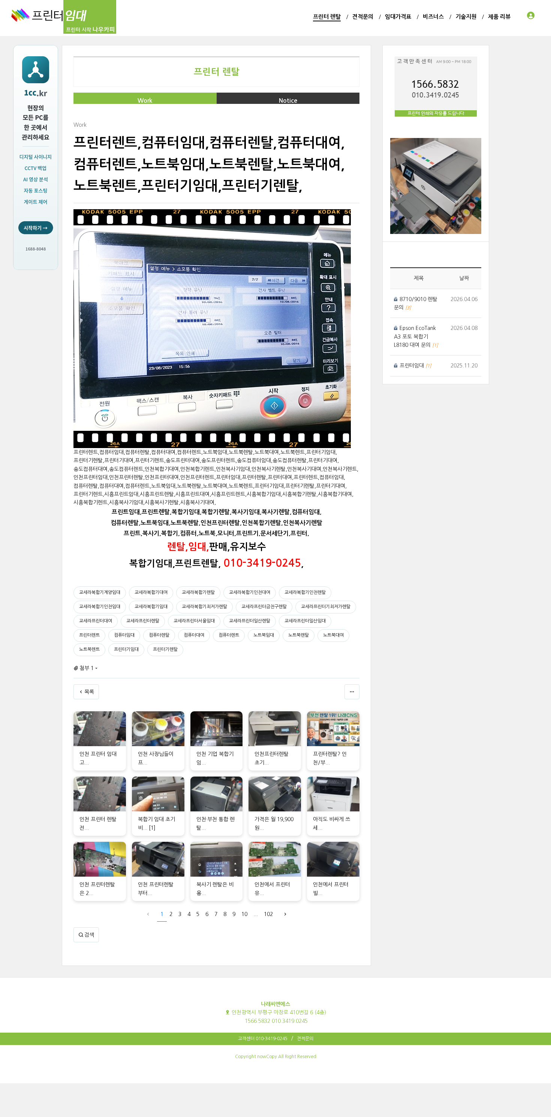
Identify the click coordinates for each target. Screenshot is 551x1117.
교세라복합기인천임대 (99, 606)
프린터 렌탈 (217, 71)
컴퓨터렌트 (229, 635)
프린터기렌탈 (165, 649)
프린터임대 (412, 365)
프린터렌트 (89, 635)
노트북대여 (333, 635)
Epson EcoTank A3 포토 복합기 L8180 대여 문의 (415, 336)
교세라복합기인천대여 (249, 592)
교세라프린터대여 (95, 621)
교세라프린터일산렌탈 (249, 621)
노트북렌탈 (298, 635)
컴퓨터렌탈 (159, 635)
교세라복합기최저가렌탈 (204, 606)
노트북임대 (263, 635)
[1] (152, 828)
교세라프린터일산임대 (305, 621)
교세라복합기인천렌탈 (305, 592)
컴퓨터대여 (194, 635)
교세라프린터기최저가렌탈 (325, 606)
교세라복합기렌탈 (198, 592)
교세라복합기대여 (151, 592)
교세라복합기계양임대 (99, 592)
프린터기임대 (126, 649)
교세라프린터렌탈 (142, 621)
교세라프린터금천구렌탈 (264, 606)
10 (244, 914)
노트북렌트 (89, 649)
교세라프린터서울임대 (194, 621)
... (255, 914)
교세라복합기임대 (151, 606)
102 (268, 914)
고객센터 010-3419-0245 (262, 1038)
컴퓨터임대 (124, 635)
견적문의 (305, 1038)
